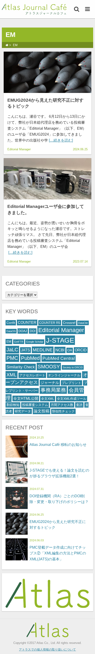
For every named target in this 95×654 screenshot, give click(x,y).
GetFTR (18, 341)
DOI (33, 331)
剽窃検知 (12, 405)
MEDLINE (43, 349)
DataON (11, 331)
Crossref (69, 322)
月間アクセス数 (62, 405)
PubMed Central (58, 358)
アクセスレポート (32, 375)
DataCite (83, 322)
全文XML (47, 398)
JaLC (12, 349)
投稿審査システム (35, 405)
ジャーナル (50, 383)
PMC (12, 358)
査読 (79, 405)
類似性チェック (63, 411)
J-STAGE (60, 340)
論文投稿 (41, 411)
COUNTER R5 (49, 322)
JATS (25, 350)
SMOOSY (49, 366)
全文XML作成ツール (71, 398)
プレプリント (71, 383)
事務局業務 (53, 390)
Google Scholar (34, 341)
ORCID (81, 350)
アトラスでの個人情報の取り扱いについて (47, 649)
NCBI (60, 350)
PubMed (30, 358)
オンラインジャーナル (64, 375)
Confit (10, 322)
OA (69, 350)
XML (11, 374)
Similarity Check (20, 367)
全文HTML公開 (25, 398)
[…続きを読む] (61, 140)
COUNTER (27, 322)
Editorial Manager (61, 330)
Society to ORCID (73, 367)
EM (8, 341)
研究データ (23, 411)
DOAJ (22, 331)
